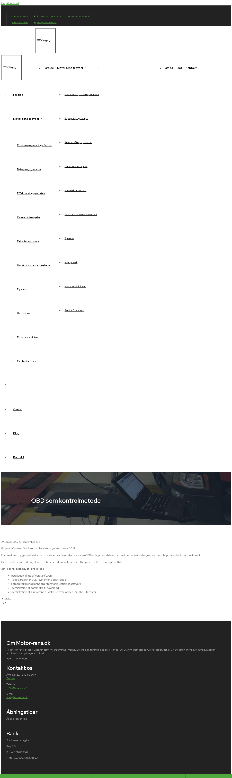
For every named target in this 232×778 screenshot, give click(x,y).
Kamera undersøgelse (76, 166)
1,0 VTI (7, 598)
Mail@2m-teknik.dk (80, 16)
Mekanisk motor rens (75, 190)
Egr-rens (69, 238)
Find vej (10, 678)
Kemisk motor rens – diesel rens (81, 214)
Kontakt (191, 68)
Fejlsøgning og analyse (76, 118)
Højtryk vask (71, 262)
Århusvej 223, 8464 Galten (49, 16)
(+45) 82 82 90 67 (19, 16)
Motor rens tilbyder (70, 68)
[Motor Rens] (121, 66)
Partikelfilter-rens (74, 310)
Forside (49, 68)
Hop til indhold (10, 3)
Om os (169, 68)
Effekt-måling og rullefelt (78, 142)
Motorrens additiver (75, 286)
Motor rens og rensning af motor (82, 94)
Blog (179, 68)
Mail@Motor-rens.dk (46, 22)
